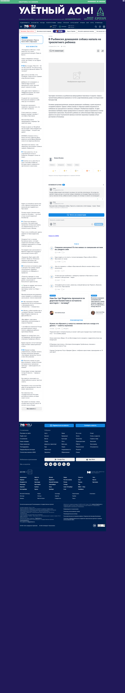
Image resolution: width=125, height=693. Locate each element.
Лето (63, 441)
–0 (102, 199)
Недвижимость (25, 22)
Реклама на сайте (25, 433)
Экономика (93, 444)
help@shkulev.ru (31, 521)
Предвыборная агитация (27, 449)
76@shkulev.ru (38, 518)
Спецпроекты (94, 447)
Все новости (31, 46)
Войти (54, 224)
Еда (45, 447)
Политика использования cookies (72, 511)
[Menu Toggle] (21, 26)
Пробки (82, 22)
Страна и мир (94, 438)
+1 (97, 199)
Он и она (78, 433)
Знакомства (35, 22)
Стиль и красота (95, 436)
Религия (78, 449)
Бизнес (46, 436)
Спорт (92, 433)
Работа (78, 444)
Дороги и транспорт (50, 444)
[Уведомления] (100, 26)
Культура (64, 438)
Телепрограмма (51, 22)
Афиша (59, 22)
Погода (42, 22)
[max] (59, 464)
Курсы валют (74, 22)
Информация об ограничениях (71, 509)
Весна (46, 438)
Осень (78, 436)
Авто (45, 433)
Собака (77, 165)
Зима (63, 433)
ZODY (87, 22)
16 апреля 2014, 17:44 (54, 46)
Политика (79, 438)
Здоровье (47, 452)
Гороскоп (66, 22)
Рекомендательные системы (70, 513)
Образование (66, 452)
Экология (93, 441)
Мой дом (64, 444)
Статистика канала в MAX (28, 452)
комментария (57, 51)
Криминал (65, 436)
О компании (23, 438)
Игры (92, 22)
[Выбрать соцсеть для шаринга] (102, 51)
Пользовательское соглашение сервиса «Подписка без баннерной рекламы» (82, 516)
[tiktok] (68, 464)
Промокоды (98, 22)
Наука (63, 447)
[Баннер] (59, 31)
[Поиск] (96, 26)
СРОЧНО (24, 37)
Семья (78, 452)
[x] (64, 464)
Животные (47, 449)
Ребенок (69, 165)
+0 (97, 210)
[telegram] (46, 464)
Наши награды (24, 441)
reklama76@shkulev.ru (97, 504)
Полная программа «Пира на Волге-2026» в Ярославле (30, 40)
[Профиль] (104, 26)
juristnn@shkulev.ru (24, 520)
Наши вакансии (25, 444)
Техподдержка (24, 447)
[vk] (50, 464)
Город (46, 441)
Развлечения (80, 447)
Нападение (61, 165)
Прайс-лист (23, 436)
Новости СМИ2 (54, 236)
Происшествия (80, 441)
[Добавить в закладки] (98, 51)
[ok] (55, 464)
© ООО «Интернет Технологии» (47, 525)
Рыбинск (52, 165)
